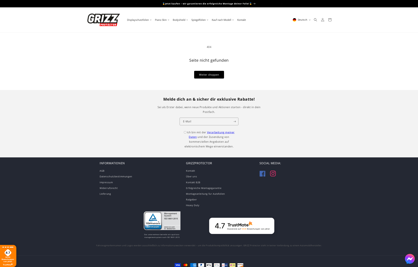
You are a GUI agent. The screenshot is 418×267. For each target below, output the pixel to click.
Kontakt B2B (193, 182)
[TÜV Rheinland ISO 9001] (162, 221)
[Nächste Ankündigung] (281, 3)
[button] (315, 19)
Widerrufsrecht (109, 188)
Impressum (106, 182)
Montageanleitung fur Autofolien (205, 193)
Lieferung (105, 193)
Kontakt (190, 170)
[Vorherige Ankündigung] (136, 3)
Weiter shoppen (209, 74)
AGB (102, 170)
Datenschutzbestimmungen (116, 176)
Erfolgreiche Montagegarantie (203, 188)
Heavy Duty (192, 205)
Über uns (191, 176)
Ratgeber (191, 199)
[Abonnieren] (234, 121)
